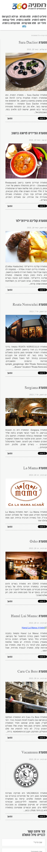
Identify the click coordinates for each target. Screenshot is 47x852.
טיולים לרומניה (39, 16)
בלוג (24, 26)
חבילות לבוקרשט (10, 16)
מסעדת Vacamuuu (34, 752)
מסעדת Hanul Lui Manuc (29, 616)
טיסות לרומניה (39, 20)
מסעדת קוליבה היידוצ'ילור (31, 221)
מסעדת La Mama (35, 468)
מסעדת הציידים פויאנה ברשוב (29, 133)
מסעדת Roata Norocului (30, 305)
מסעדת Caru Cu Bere (32, 671)
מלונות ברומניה (23, 20)
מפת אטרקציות (29, 23)
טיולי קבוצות (9, 20)
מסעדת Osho (38, 541)
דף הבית (44, 35)
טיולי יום (42, 23)
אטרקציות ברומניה (11, 23)
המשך (9, 118)
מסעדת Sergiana (36, 388)
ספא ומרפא (25, 16)
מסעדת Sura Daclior (33, 43)
